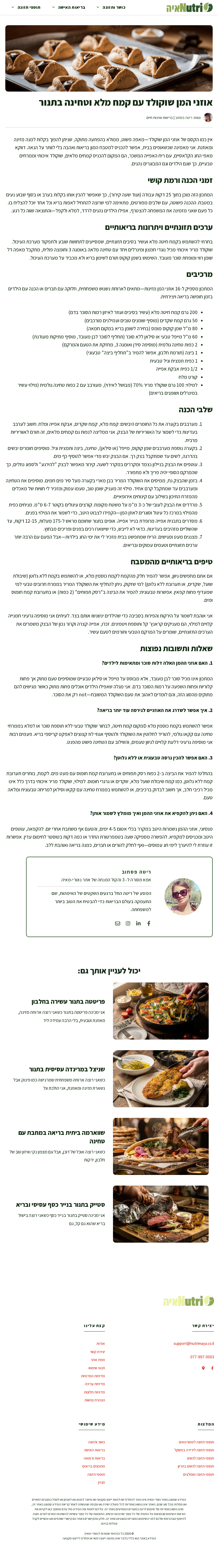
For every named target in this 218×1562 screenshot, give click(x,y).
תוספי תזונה (29, 7)
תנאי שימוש (97, 1367)
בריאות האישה (71, 7)
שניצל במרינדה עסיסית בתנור (67, 1069)
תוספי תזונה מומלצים (198, 1474)
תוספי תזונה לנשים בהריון (196, 1466)
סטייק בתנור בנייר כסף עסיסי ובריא (60, 1204)
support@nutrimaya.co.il (194, 1343)
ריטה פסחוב (183, 117)
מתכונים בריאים (93, 1466)
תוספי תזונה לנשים (200, 1458)
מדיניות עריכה (95, 1383)
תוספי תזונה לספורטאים (196, 1441)
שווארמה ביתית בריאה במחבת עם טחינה (61, 1136)
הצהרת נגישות (95, 1399)
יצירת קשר (97, 1351)
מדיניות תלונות (94, 1391)
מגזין (101, 1482)
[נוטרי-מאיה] (190, 7)
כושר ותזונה (114, 7)
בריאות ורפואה (94, 1458)
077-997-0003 (202, 1356)
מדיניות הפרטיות (93, 1375)
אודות (101, 1343)
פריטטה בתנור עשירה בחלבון (68, 1001)
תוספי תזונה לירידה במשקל (194, 1449)
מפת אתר (98, 1359)
